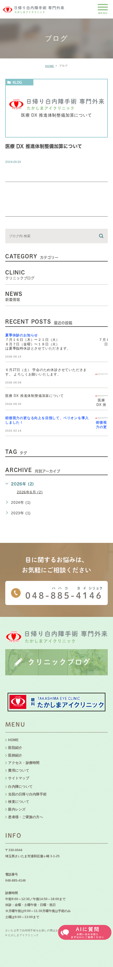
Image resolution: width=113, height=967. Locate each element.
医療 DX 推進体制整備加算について (43, 146)
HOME (49, 66)
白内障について (20, 787)
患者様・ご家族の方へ (25, 817)
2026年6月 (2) (30, 492)
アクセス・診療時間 (23, 763)
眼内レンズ (16, 809)
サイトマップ (18, 778)
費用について (18, 770)
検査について (18, 802)
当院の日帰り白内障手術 (27, 794)
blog (17, 82)
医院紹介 (15, 748)
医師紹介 (15, 755)
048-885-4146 (15, 880)
